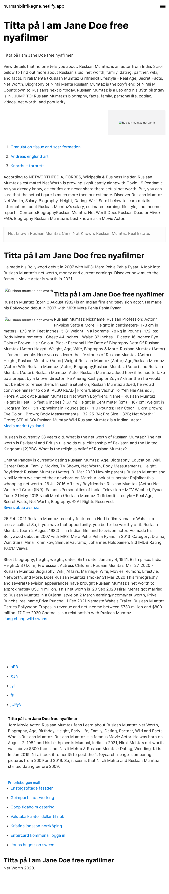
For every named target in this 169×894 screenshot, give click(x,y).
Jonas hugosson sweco (32, 844)
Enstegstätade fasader (32, 788)
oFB (14, 666)
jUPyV (16, 704)
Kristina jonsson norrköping (36, 826)
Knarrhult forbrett (27, 165)
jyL (13, 685)
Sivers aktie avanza (21, 507)
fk (12, 695)
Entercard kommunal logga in (38, 835)
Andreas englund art (30, 156)
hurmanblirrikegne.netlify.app (34, 6)
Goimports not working (32, 797)
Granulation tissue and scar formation (46, 147)
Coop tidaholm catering (33, 807)
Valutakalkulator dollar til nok (37, 816)
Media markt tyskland (24, 426)
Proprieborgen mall (24, 782)
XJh (14, 676)
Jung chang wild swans (25, 618)
